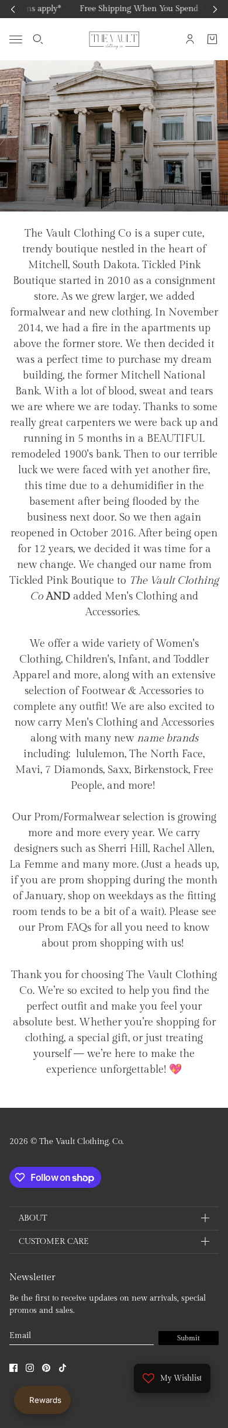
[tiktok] (62, 1367)
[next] (215, 9)
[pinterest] (46, 1367)
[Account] (190, 39)
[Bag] (212, 39)
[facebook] (13, 1367)
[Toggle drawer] (15, 39)
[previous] (13, 9)
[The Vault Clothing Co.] (114, 39)
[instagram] (29, 1367)
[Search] (38, 39)
